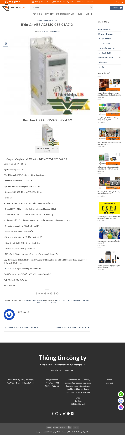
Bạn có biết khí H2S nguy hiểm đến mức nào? (109, 242)
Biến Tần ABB (77, 300)
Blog (80, 14)
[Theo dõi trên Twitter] (10, 2)
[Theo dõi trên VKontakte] (19, 2)
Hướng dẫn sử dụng (106, 48)
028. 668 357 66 (52, 386)
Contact (109, 383)
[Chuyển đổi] (119, 57)
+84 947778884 (52, 383)
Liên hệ (89, 14)
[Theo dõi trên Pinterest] (12, 2)
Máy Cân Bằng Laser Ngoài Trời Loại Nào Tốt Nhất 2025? (109, 143)
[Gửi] (91, 8)
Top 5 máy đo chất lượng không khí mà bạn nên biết (109, 266)
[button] (119, 2)
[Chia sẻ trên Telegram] (57, 294)
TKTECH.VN (9, 268)
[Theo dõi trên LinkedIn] (15, 2)
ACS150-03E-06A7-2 (64, 300)
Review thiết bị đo (44, 21)
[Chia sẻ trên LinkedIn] (51, 294)
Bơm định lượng (104, 29)
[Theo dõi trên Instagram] (5, 2)
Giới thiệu (49, 14)
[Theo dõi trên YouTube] (17, 2)
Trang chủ (37, 14)
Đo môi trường (104, 43)
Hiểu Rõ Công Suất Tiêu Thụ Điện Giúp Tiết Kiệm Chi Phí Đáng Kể (108, 168)
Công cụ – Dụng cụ (105, 34)
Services (78, 401)
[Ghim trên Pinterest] (45, 294)
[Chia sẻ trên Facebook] (36, 294)
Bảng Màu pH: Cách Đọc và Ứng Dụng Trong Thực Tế (108, 118)
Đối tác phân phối (78, 404)
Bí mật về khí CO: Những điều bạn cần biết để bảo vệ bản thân (109, 217)
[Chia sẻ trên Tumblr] (54, 294)
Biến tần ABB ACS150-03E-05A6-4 (23, 327)
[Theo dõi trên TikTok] (7, 2)
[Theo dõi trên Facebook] (3, 2)
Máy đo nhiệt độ (104, 53)
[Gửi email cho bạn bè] (42, 294)
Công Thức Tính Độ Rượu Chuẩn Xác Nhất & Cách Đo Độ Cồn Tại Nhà (109, 94)
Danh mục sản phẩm (65, 14)
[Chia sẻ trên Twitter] (39, 294)
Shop (78, 398)
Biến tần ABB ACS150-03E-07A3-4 (71, 327)
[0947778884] (121, 394)
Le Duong (56, 31)
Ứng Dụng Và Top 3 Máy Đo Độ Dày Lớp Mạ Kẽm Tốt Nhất (109, 192)
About (109, 379)
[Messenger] (121, 407)
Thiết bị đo (102, 62)
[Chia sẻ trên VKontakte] (48, 294)
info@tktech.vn (52, 379)
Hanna (54, 21)
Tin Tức (101, 67)
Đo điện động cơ (104, 38)
